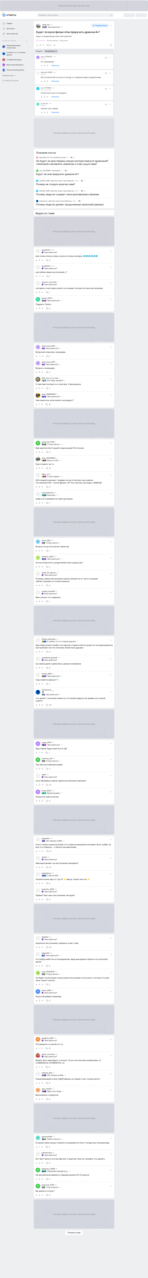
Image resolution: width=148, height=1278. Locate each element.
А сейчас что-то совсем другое (61, 630)
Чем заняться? (54, 16)
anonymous (43, 189)
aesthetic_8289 (44, 169)
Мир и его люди (54, 1080)
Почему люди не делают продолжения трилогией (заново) (70, 193)
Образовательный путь (57, 1160)
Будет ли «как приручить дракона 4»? (57, 163)
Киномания (56, 159)
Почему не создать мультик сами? (55, 173)
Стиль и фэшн (53, 465)
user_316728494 (44, 159)
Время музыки (53, 782)
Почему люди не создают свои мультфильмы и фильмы (67, 183)
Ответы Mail (52, 864)
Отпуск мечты (53, 433)
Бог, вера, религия (55, 369)
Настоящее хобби (54, 829)
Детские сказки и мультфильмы (62, 169)
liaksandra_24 (44, 146)
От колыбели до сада (58, 146)
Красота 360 (52, 449)
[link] (74, 244)
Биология (51, 484)
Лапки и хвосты (53, 1128)
